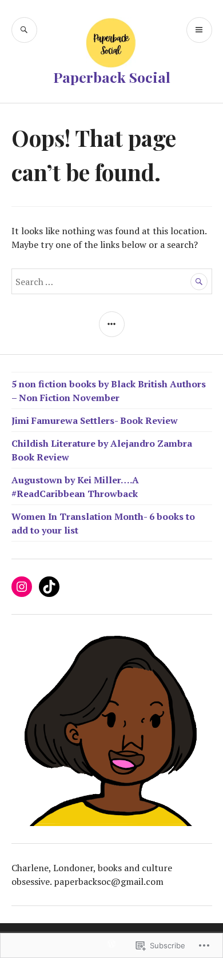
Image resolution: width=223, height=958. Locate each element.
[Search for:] (111, 281)
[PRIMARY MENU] (199, 30)
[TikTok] (49, 586)
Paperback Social (111, 76)
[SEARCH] (24, 30)
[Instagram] (21, 586)
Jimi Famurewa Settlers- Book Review (94, 420)
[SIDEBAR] (112, 324)
